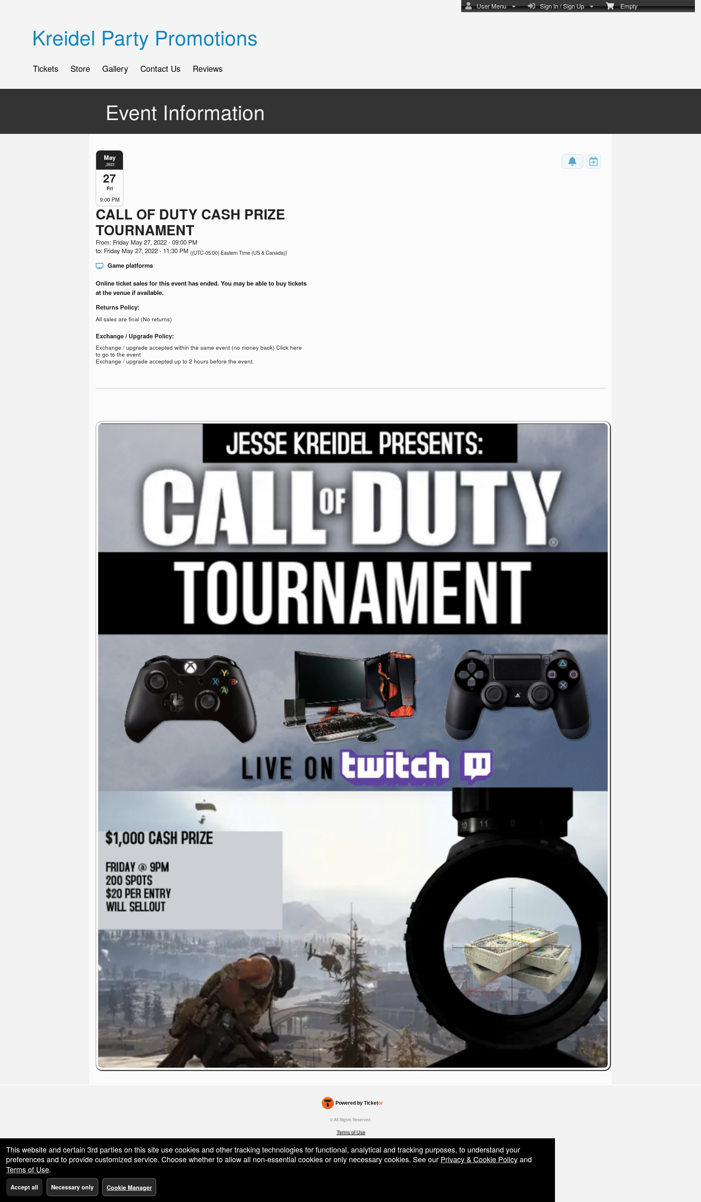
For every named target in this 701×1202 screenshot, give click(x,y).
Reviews (208, 68)
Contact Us (160, 68)
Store (80, 68)
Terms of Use (350, 1131)
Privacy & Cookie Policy (479, 1159)
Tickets (45, 68)
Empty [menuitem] (626, 6)
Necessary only (72, 1187)
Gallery (115, 68)
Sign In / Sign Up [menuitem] (560, 6)
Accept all (24, 1187)
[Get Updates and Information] (572, 161)
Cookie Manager (129, 1187)
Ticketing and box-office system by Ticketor (352, 1104)
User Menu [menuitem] (490, 6)
